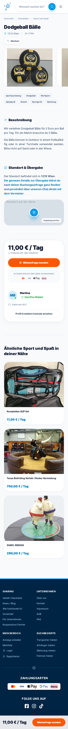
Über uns (41, 598)
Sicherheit (8, 614)
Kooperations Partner (14, 624)
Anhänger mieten (46, 645)
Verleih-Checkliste (12, 598)
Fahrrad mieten (45, 655)
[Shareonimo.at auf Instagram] (34, 706)
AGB (39, 614)
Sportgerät (37, 102)
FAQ (39, 619)
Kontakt (41, 603)
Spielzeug (51, 102)
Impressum (43, 608)
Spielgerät (10, 102)
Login (10, 650)
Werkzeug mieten (46, 650)
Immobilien (23, 18)
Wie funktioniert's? (12, 608)
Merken (15, 41)
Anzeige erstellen (12, 639)
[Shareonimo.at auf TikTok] (41, 706)
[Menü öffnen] (60, 6)
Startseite (9, 18)
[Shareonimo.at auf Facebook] (26, 706)
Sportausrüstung (13, 96)
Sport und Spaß (41, 18)
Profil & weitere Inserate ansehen (34, 313)
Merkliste (7, 645)
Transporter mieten (47, 639)
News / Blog (9, 603)
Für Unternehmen (12, 619)
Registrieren (13, 656)
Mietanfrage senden (49, 722)
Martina (25, 293)
